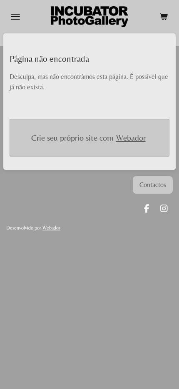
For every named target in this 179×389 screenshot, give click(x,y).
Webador (131, 137)
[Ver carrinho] (163, 16)
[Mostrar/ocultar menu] (15, 16)
